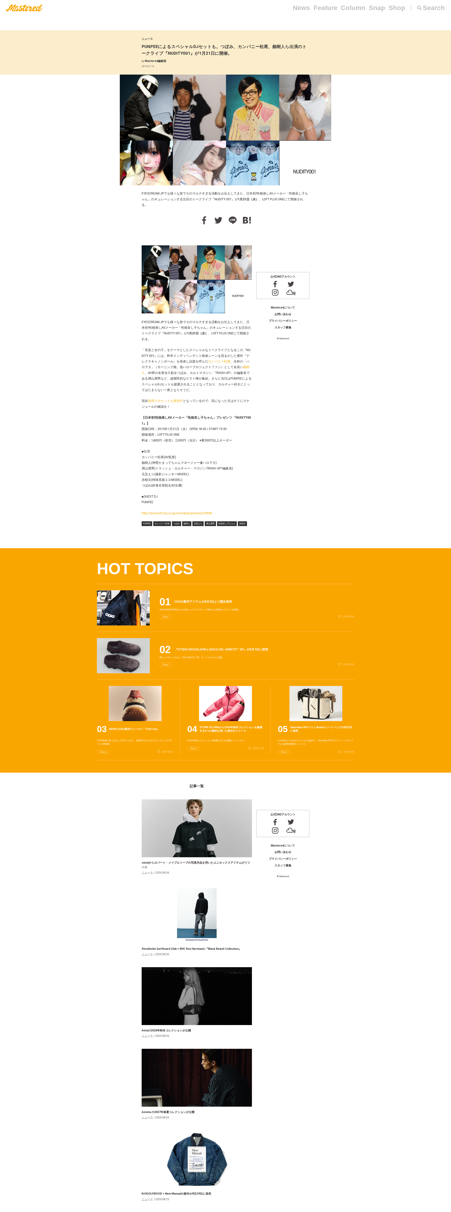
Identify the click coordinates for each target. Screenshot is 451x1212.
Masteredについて (283, 307)
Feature (325, 7)
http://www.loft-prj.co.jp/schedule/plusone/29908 (177, 513)
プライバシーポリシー (283, 320)
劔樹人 (187, 523)
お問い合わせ (282, 314)
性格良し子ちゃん (226, 523)
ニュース (147, 38)
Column (353, 7)
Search (434, 7)
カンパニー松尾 (219, 361)
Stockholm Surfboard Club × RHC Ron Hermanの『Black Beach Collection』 (191, 948)
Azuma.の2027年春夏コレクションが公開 (168, 1112)
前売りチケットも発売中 (165, 401)
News (301, 7)
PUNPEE (147, 523)
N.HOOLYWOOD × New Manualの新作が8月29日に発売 (176, 1193)
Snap (377, 7)
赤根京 (242, 523)
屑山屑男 (210, 523)
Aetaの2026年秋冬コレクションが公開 (166, 1030)
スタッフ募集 (282, 327)
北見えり (198, 523)
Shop (397, 7)
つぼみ (176, 523)
